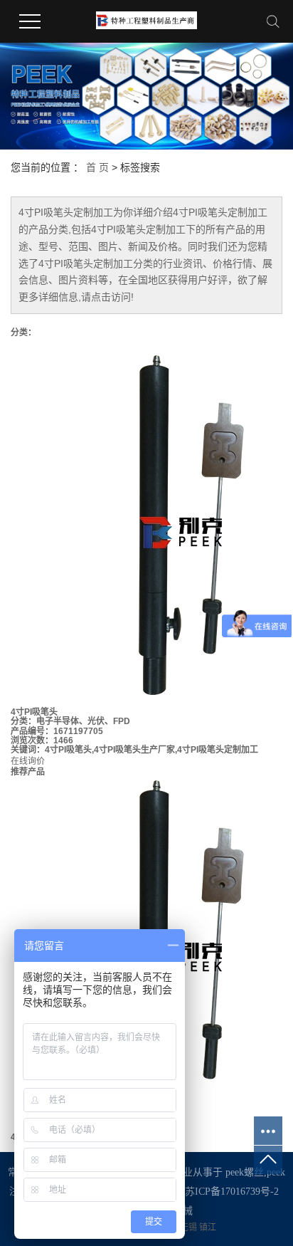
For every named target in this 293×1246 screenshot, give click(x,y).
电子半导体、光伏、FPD (83, 721)
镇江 (207, 1227)
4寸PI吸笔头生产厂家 (134, 750)
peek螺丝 (244, 1172)
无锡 (189, 1227)
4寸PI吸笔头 (34, 712)
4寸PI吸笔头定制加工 (217, 750)
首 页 (97, 167)
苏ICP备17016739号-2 (232, 1191)
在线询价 (28, 761)
